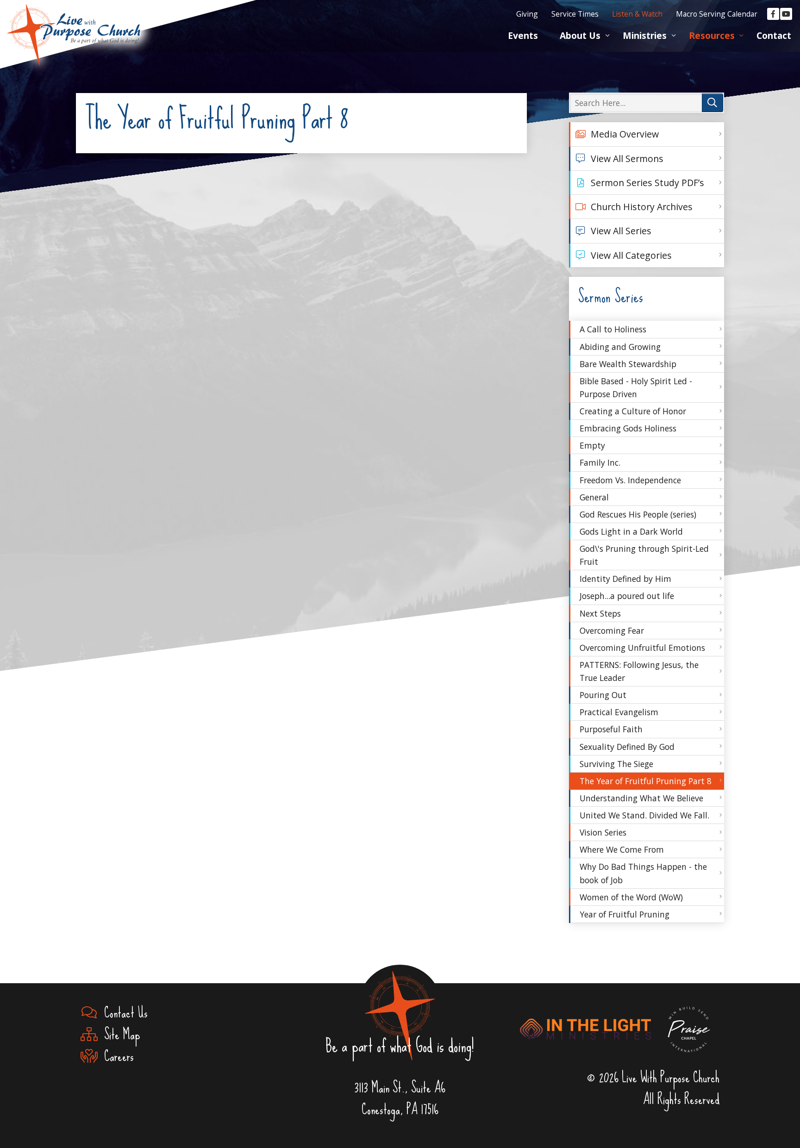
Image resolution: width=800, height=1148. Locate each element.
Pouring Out (603, 694)
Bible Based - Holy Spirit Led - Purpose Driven (636, 387)
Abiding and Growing (620, 346)
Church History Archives (642, 206)
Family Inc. (600, 462)
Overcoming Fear (612, 630)
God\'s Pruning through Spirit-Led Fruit (644, 555)
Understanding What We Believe (641, 798)
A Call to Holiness (613, 329)
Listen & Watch (637, 14)
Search (712, 103)
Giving (527, 14)
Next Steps (600, 613)
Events (523, 35)
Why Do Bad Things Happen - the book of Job (643, 873)
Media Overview (625, 134)
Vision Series (603, 832)
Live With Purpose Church (74, 23)
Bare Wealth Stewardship (628, 363)
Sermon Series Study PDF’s (647, 182)
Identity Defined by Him (625, 578)
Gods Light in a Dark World (631, 531)
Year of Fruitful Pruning (624, 914)
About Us (580, 35)
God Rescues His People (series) (638, 514)
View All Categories (631, 255)
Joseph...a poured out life (627, 595)
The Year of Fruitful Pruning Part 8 (646, 780)
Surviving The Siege (616, 763)
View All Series (621, 231)
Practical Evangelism (619, 712)
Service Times (575, 14)
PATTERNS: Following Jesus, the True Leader (639, 671)
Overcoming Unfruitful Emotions (642, 647)
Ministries (645, 35)
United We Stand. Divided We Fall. (644, 815)
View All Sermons (627, 158)
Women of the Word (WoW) (631, 897)
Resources (712, 35)
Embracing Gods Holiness (628, 428)
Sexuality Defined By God (627, 746)
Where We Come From (622, 849)
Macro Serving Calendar (716, 14)
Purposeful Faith (611, 729)
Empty (592, 445)
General (594, 497)
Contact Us (123, 1012)
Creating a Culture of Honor (633, 411)
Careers (116, 1056)
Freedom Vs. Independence (630, 480)
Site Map (119, 1034)
